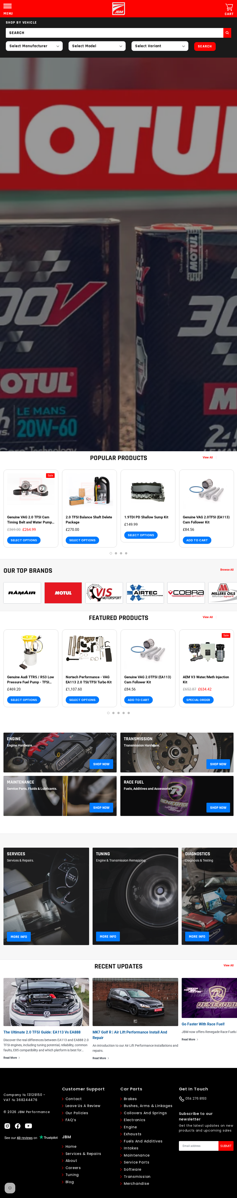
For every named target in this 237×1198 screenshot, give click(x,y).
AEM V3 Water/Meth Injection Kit (206, 679)
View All (208, 457)
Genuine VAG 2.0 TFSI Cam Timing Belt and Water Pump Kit (29, 520)
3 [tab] (121, 553)
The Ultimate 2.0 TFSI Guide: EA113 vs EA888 (42, 1032)
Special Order (198, 700)
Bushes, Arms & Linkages (148, 1105)
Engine (14, 739)
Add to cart (197, 540)
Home (71, 1146)
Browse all (227, 569)
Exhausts (133, 1134)
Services (16, 854)
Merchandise (136, 1183)
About (71, 1160)
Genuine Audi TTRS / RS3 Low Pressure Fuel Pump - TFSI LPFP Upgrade (30, 680)
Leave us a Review (82, 1105)
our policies (76, 1113)
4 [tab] (126, 553)
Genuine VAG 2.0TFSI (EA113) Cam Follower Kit (206, 519)
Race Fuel (134, 782)
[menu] (7, 6)
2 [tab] (116, 553)
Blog (69, 1181)
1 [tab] (111, 553)
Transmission (138, 739)
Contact (73, 1098)
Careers (73, 1167)
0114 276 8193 (195, 1098)
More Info (19, 936)
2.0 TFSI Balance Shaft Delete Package (89, 519)
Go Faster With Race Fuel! (203, 1024)
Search (205, 46)
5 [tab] (129, 713)
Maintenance (20, 782)
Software (132, 1169)
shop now (101, 764)
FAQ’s (70, 1119)
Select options (24, 540)
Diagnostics (197, 854)
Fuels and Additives (143, 1141)
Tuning (103, 854)
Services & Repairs (83, 1153)
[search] (227, 33)
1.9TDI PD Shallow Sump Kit (146, 517)
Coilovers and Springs (145, 1113)
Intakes (131, 1148)
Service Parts (137, 1162)
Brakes (130, 1098)
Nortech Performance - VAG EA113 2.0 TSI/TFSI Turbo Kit (89, 679)
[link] (31, 492)
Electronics (134, 1119)
